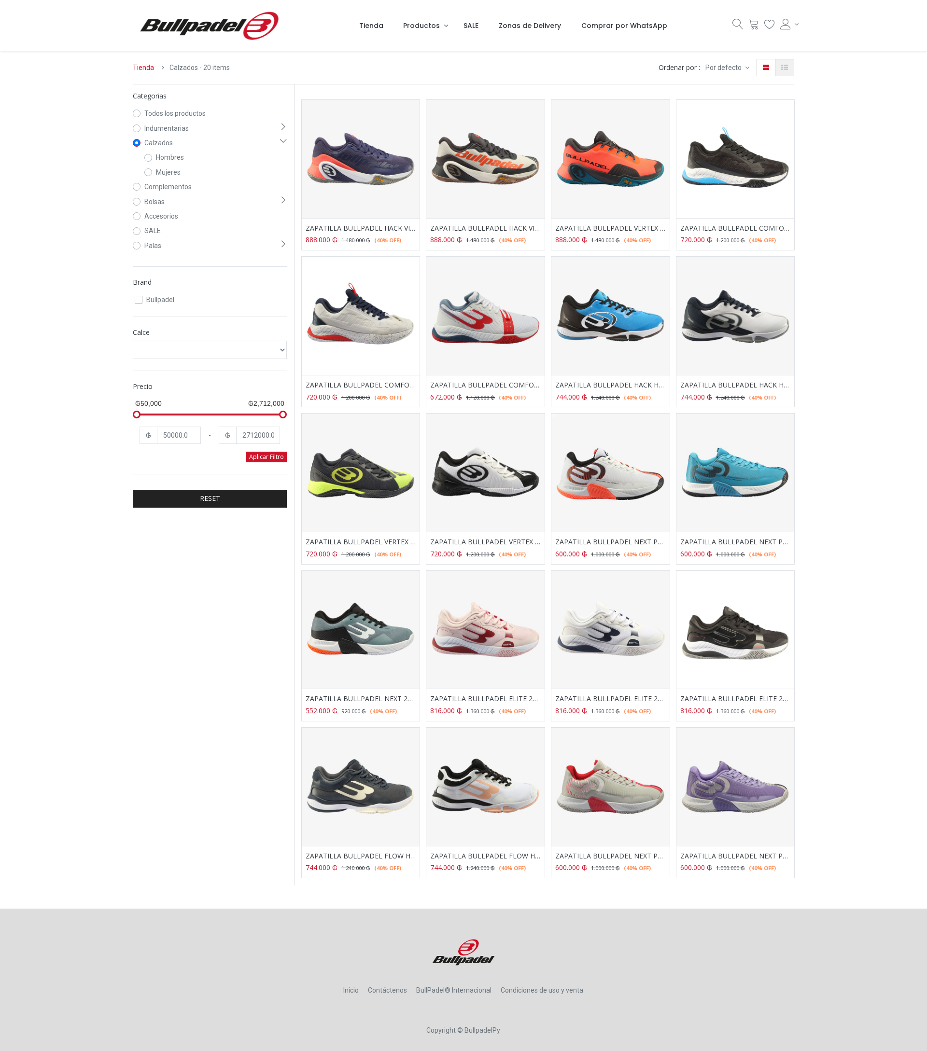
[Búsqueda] (737, 26)
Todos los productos (175, 113)
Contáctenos (387, 990)
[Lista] (784, 67)
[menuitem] (371, 25)
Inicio (351, 990)
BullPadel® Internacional (454, 990)
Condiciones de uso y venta (542, 990)
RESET (210, 498)
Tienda (143, 67)
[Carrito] (753, 26)
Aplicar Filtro (266, 457)
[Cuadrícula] (766, 67)
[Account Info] (787, 24)
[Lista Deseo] (769, 26)
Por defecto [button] (724, 67)
